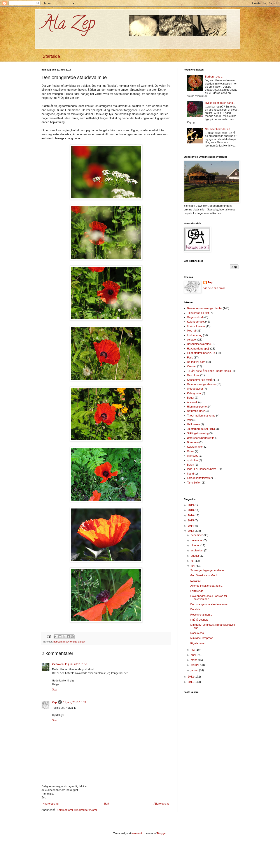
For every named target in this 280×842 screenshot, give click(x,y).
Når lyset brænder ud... (218, 129)
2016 (191, 515)
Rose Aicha (197, 633)
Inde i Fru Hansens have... (202, 469)
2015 (191, 520)
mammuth (137, 833)
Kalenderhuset (196, 321)
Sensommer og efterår (200, 379)
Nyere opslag (51, 803)
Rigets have (197, 643)
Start (106, 803)
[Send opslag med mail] (48, 636)
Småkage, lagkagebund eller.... (208, 570)
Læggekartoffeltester (199, 478)
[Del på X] (64, 636)
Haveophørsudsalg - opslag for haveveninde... (208, 598)
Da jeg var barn (196, 362)
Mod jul (191, 330)
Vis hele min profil (214, 288)
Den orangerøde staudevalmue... (209, 604)
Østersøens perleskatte (200, 438)
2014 (191, 525)
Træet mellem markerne (201, 415)
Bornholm (193, 442)
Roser (190, 451)
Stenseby (192, 455)
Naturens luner (196, 411)
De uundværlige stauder (201, 384)
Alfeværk (192, 402)
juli (193, 560)
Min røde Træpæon (201, 638)
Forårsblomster (196, 326)
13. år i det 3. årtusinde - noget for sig (209, 370)
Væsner (191, 366)
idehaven (57, 664)
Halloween (193, 424)
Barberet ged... (213, 76)
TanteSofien (194, 482)
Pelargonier (194, 393)
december (197, 535)
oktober (195, 545)
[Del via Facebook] (68, 636)
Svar (55, 689)
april (194, 655)
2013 (191, 530)
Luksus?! (195, 580)
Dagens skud (195, 317)
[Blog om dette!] (60, 636)
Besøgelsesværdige (199, 344)
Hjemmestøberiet (197, 406)
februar (195, 665)
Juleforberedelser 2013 (201, 429)
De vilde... (196, 609)
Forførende (196, 591)
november (197, 540)
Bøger (190, 397)
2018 (191, 510)
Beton (190, 464)
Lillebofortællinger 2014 (201, 353)
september (197, 550)
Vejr (189, 420)
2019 (191, 505)
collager (192, 339)
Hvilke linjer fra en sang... (220, 102)
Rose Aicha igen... (201, 614)
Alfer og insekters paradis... (206, 585)
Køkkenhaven (195, 446)
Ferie (190, 357)
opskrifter (192, 460)
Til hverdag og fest (198, 312)
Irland (190, 473)
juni (193, 566)
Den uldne (193, 375)
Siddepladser (195, 388)
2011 (191, 681)
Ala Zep (68, 25)
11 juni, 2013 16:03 (74, 702)
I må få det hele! (199, 619)
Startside (51, 56)
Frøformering (194, 335)
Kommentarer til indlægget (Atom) (77, 810)
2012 (191, 676)
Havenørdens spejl (198, 348)
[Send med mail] (56, 636)
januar (195, 670)
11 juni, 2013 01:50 (76, 664)
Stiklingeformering (198, 433)
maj (193, 649)
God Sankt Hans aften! (203, 575)
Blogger (161, 833)
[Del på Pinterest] (72, 636)
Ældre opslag (162, 803)
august (195, 555)
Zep (54, 702)
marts (194, 660)
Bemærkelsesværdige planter (69, 641)
